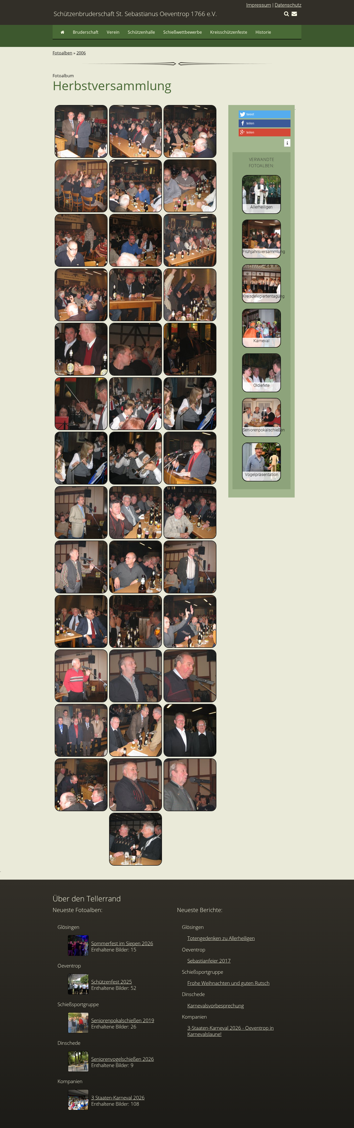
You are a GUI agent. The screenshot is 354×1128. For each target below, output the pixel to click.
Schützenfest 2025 (111, 981)
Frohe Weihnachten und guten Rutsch (228, 982)
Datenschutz (288, 5)
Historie (263, 32)
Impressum (258, 5)
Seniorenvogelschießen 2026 (122, 1058)
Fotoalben (62, 53)
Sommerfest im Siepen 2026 (122, 943)
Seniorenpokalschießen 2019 (122, 1020)
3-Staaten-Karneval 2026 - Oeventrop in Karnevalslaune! (230, 1031)
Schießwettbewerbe (182, 32)
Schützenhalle (141, 32)
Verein (113, 32)
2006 (81, 53)
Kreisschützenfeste (228, 32)
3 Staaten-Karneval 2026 (118, 1097)
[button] (265, 114)
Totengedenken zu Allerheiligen (221, 938)
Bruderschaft (85, 32)
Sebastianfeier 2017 (209, 960)
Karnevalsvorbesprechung (215, 1005)
